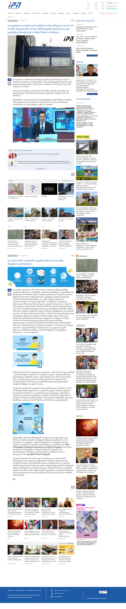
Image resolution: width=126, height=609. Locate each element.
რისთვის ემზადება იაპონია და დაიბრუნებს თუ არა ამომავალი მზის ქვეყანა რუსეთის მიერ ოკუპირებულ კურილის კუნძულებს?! (86, 211)
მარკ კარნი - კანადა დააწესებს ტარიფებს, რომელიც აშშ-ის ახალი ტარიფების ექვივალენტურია (86, 39)
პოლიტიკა (18, 13)
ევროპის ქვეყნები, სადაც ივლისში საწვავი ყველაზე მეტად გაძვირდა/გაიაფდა (32, 533)
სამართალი (26, 13)
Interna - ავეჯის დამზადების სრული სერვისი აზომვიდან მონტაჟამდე (16, 558)
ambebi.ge (10, 516)
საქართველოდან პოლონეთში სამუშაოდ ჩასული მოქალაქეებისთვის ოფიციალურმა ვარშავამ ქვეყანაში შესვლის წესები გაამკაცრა (66, 536)
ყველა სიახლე (91, 55)
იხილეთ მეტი (40, 168)
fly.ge (9, 226)
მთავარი (10, 13)
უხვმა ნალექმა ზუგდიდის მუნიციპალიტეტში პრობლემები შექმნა (86, 50)
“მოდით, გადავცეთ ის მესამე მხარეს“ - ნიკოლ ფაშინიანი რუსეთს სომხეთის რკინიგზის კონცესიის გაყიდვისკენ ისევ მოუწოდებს (85, 495)
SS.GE (10, 180)
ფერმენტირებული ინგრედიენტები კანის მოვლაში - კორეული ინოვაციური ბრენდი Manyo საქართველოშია (65, 560)
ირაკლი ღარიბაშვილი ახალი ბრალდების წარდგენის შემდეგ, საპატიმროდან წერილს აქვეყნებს (66, 244)
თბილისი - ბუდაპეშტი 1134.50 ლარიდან (48, 219)
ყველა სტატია (92, 94)
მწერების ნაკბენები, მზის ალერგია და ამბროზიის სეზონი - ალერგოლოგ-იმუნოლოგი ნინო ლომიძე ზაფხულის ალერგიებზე (32, 560)
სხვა (10, 16)
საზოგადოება (36, 13)
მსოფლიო (45, 13)
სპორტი (68, 13)
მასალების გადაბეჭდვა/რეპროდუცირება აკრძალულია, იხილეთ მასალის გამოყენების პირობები (24, 596)
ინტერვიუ (79, 62)
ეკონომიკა (61, 13)
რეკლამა (38, 590)
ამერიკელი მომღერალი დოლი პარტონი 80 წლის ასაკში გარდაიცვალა (86, 29)
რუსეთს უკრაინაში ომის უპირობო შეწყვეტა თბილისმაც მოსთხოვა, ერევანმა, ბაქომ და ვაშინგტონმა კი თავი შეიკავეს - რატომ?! (86, 159)
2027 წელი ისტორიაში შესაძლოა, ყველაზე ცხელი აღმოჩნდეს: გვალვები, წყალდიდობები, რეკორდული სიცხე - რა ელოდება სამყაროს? (15, 536)
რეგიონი (53, 13)
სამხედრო (76, 13)
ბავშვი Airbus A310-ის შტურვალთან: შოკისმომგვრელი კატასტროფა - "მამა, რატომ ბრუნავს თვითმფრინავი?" (86, 246)
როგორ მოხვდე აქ (67, 180)
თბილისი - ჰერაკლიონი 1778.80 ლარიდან (32, 219)
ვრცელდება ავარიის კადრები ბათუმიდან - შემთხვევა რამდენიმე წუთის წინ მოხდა (31, 243)
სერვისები (29, 590)
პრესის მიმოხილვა (83, 99)
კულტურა (83, 13)
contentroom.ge (12, 563)
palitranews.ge (45, 538)
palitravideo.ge (11, 248)
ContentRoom (70, 543)
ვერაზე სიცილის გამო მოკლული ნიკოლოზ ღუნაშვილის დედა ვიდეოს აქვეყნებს (87, 317)
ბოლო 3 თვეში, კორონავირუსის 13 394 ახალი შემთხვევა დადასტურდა (38, 154)
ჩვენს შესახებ (20, 590)
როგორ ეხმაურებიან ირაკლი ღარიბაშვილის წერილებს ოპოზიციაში (49, 533)
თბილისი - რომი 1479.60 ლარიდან (66, 219)
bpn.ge (88, 2)
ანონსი (90, 13)
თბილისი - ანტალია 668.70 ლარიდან (15, 219)
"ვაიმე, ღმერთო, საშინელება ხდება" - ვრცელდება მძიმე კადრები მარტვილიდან (15, 243)
